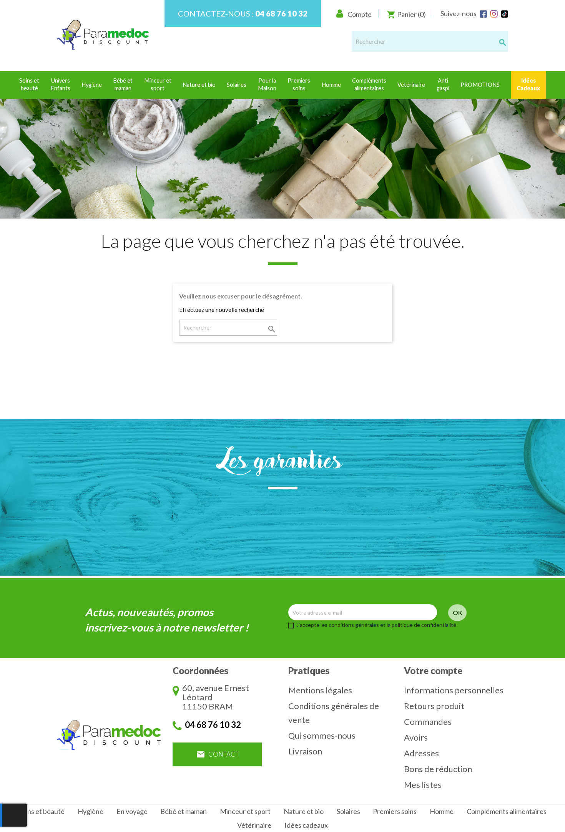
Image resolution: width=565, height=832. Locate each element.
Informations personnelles (454, 690)
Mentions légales (320, 690)
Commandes (428, 721)
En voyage (132, 811)
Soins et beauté (41, 811)
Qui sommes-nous (322, 735)
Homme (442, 811)
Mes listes (423, 784)
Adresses (421, 753)
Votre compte (433, 670)
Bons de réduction (438, 769)
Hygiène (90, 811)
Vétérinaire (254, 825)
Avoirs (416, 737)
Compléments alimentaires (507, 811)
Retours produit (434, 706)
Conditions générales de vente (333, 713)
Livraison (305, 751)
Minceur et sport (245, 811)
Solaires (348, 811)
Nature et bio (304, 811)
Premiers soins (395, 811)
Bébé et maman (183, 811)
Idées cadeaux (306, 825)
